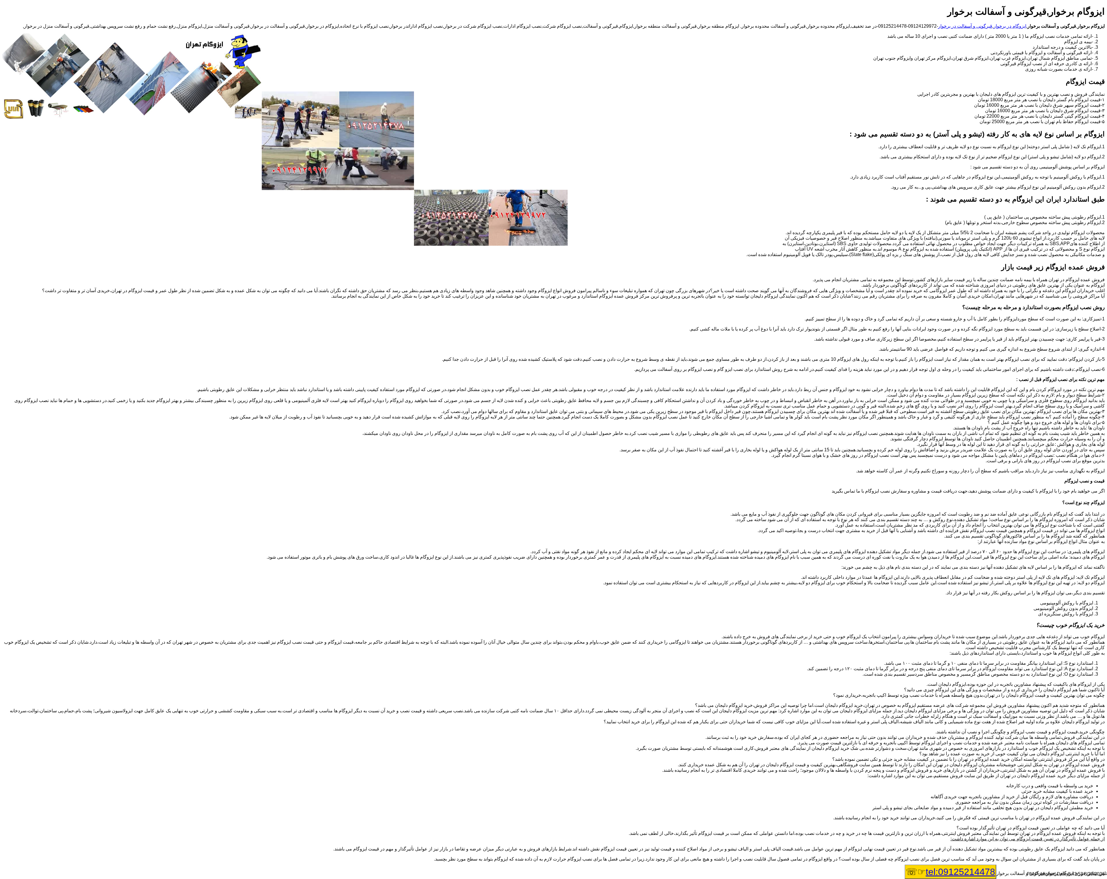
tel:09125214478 (960, 872)
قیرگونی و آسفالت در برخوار (965, 26)
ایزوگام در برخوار (1009, 26)
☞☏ (950, 872)
